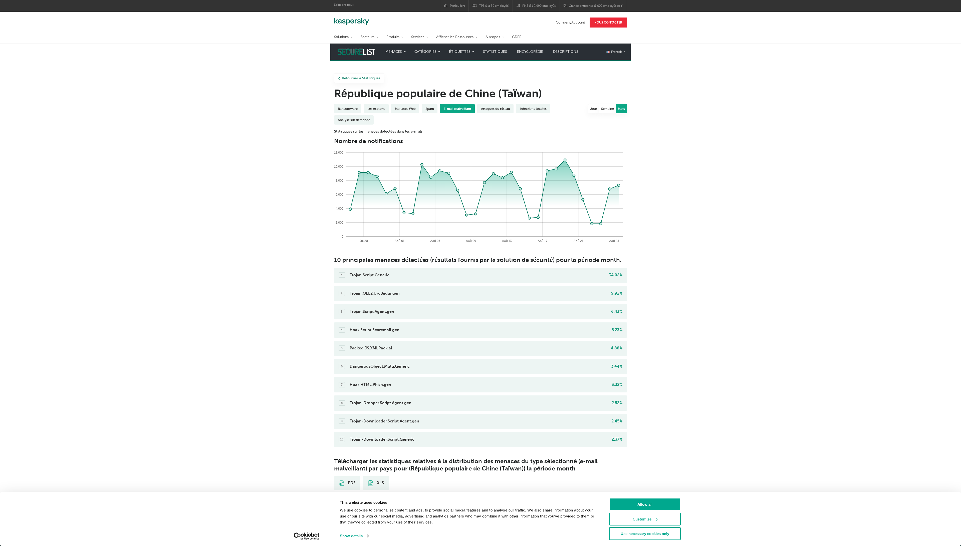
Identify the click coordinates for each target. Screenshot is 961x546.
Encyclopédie (530, 52)
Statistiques (495, 52)
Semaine (607, 109)
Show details (351, 536)
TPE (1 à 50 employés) (494, 6)
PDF (351, 483)
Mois (621, 109)
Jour (593, 109)
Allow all (644, 504)
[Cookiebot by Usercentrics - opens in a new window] (307, 536)
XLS (380, 483)
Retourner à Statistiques (361, 78)
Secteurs (367, 37)
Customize (642, 519)
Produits (392, 37)
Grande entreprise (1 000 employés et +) (596, 6)
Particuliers (457, 6)
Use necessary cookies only (645, 533)
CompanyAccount (570, 22)
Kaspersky (351, 19)
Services (417, 37)
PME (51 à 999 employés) (539, 6)
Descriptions (565, 52)
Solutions (341, 37)
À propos (493, 37)
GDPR (517, 37)
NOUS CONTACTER (608, 22)
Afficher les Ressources (454, 37)
